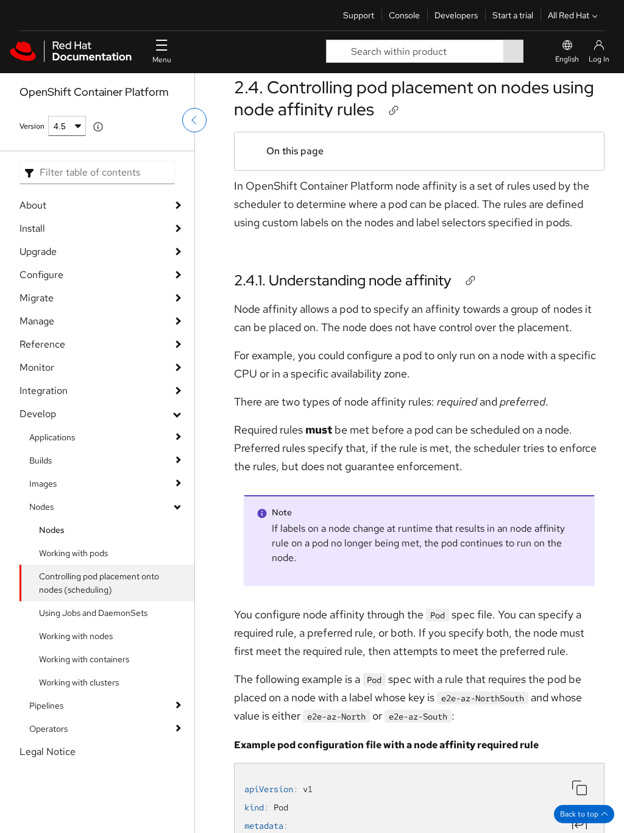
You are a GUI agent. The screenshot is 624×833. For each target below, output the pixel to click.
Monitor (37, 367)
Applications (52, 437)
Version (32, 126)
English (567, 59)
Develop (38, 413)
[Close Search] (532, 51)
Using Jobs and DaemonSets (93, 612)
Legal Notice (48, 751)
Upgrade (38, 251)
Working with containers (84, 659)
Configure (41, 274)
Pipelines (46, 705)
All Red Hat (568, 15)
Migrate (37, 297)
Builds (40, 460)
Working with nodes (76, 636)
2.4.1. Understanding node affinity (343, 280)
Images (43, 483)
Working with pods (73, 553)
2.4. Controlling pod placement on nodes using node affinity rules (414, 98)
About (33, 205)
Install (32, 228)
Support (358, 15)
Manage (37, 321)
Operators (48, 728)
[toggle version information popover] (98, 126)
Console (404, 15)
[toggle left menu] (194, 120)
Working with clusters (79, 682)
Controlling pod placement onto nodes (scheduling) (99, 583)
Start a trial (512, 15)
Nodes (41, 506)
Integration (44, 390)
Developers (456, 15)
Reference (42, 344)
